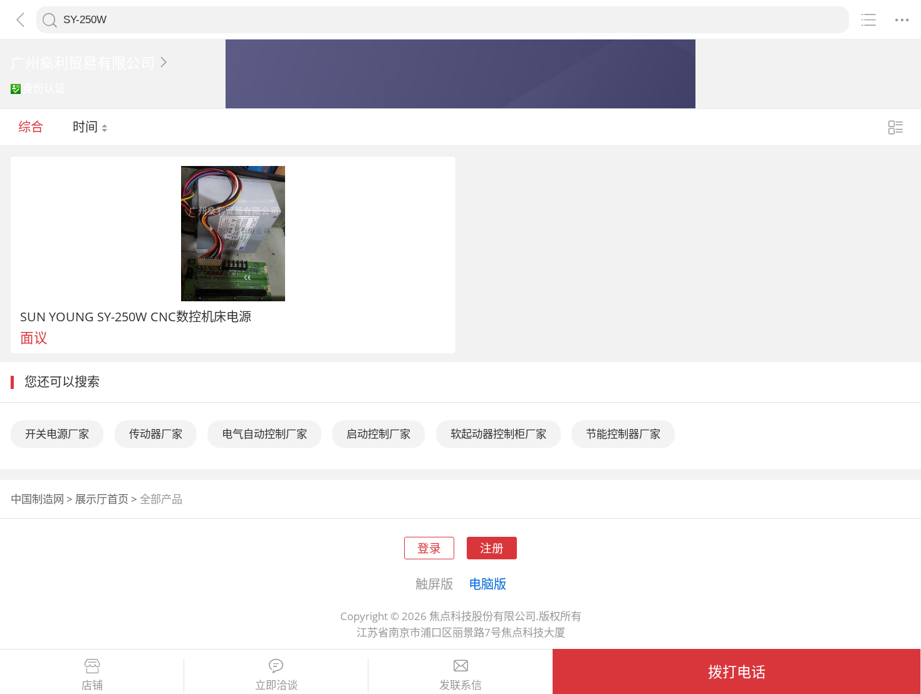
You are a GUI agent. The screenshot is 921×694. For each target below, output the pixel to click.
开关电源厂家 (57, 434)
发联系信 (460, 685)
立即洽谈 (276, 685)
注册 (492, 548)
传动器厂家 (155, 434)
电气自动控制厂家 (264, 434)
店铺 (92, 685)
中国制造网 (37, 499)
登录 (429, 548)
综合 (30, 126)
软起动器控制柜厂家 (498, 434)
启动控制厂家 (378, 434)
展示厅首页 (101, 499)
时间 (87, 126)
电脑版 (487, 584)
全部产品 (161, 499)
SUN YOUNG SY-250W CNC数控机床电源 (135, 316)
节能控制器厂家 (623, 434)
